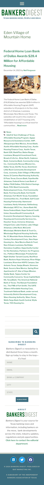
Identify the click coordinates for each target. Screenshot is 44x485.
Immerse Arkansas (25, 222)
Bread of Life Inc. (11, 158)
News (8, 132)
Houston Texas (10, 222)
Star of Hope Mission (27, 271)
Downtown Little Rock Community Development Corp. (20, 170)
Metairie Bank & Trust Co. (25, 231)
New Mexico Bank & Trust (26, 242)
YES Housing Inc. (17, 303)
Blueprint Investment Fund (24, 155)
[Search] (36, 332)
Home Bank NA (30, 207)
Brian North (24, 158)
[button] (22, 3)
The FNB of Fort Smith (17, 286)
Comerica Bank (15, 161)
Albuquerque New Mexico (15, 144)
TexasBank (12, 280)
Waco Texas (31, 297)
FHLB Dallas (15, 184)
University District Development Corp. (20, 294)
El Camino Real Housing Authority (24, 175)
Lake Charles (21, 225)
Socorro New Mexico (18, 268)
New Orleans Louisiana (13, 245)
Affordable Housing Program (16, 138)
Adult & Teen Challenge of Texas (20, 135)
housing (35, 216)
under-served (32, 291)
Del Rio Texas (21, 167)
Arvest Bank (32, 144)
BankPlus (17, 152)
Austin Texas (29, 149)
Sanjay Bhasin (23, 265)
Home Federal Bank (12, 210)
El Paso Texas (10, 178)
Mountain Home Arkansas (21, 236)
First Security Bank (17, 193)
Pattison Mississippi (16, 254)
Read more (22, 125)
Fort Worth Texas (20, 196)
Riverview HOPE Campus (24, 262)
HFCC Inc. (18, 207)
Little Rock (17, 228)
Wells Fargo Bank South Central (17, 300)
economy (13, 173)
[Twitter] (22, 460)
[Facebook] (31, 460)
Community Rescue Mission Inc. (21, 164)
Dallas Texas (9, 167)
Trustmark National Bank (14, 291)
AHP (33, 141)
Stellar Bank (9, 274)
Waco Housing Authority (14, 297)
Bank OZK (8, 152)
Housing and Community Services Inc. (20, 219)
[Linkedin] (13, 460)
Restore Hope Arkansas (19, 259)
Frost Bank (24, 199)
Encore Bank (22, 178)
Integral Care (9, 225)
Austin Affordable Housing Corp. (18, 146)
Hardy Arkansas (19, 204)
